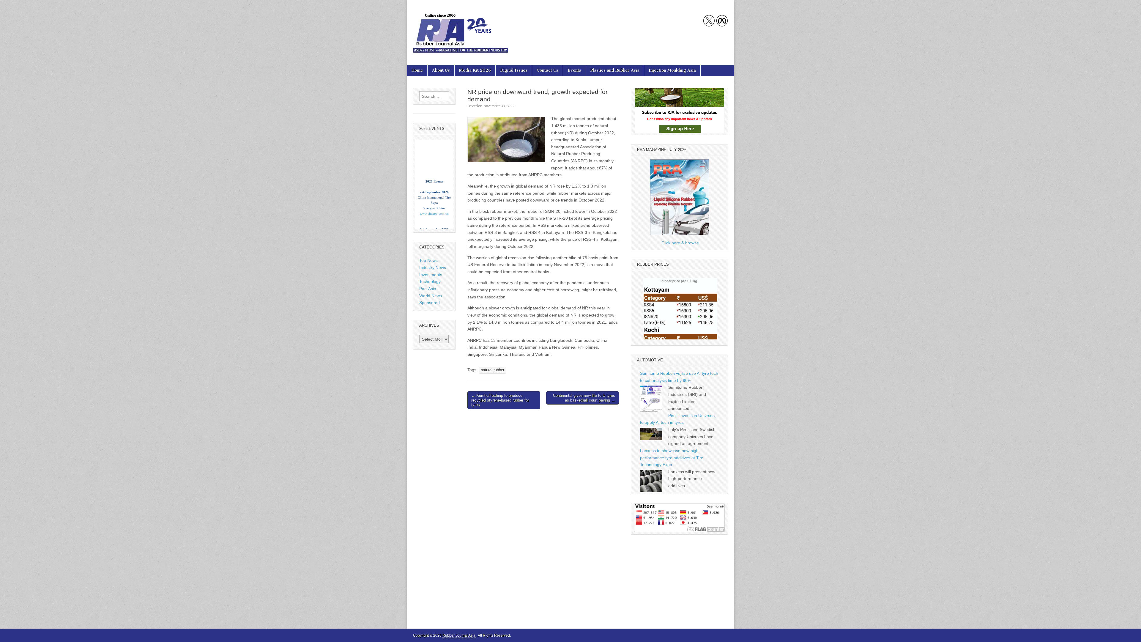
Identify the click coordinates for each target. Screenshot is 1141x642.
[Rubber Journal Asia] (460, 28)
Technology (430, 281)
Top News (428, 260)
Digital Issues (513, 70)
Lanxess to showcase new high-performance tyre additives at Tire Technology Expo (671, 457)
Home (417, 70)
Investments (430, 274)
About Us (441, 70)
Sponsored (429, 302)
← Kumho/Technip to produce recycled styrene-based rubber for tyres (500, 400)
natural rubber (492, 370)
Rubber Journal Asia (459, 635)
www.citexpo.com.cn (434, 197)
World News (430, 295)
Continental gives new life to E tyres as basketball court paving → (584, 397)
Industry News (432, 267)
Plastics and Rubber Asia (614, 70)
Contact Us (547, 70)
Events (574, 70)
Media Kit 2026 (475, 70)
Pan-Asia (427, 288)
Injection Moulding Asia (672, 70)
